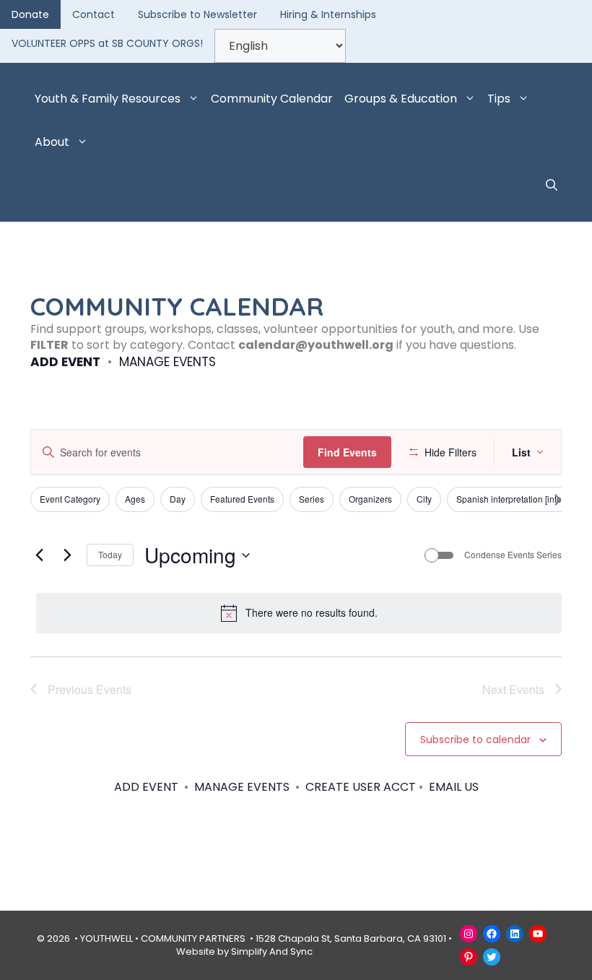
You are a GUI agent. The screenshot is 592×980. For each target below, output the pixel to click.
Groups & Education (400, 98)
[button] (551, 185)
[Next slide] (558, 499)
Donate (30, 14)
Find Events (347, 452)
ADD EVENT (65, 361)
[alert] (299, 613)
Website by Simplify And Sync (244, 951)
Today (110, 554)
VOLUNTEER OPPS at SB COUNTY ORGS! (107, 43)
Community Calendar (272, 98)
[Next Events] (67, 555)
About (52, 142)
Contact (93, 14)
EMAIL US (454, 787)
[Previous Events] (39, 555)
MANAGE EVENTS (167, 361)
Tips (498, 98)
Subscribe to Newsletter (197, 14)
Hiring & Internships (328, 14)
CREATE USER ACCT (360, 787)
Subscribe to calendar (475, 739)
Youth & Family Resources (107, 98)
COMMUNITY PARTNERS (193, 938)
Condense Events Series (513, 554)
